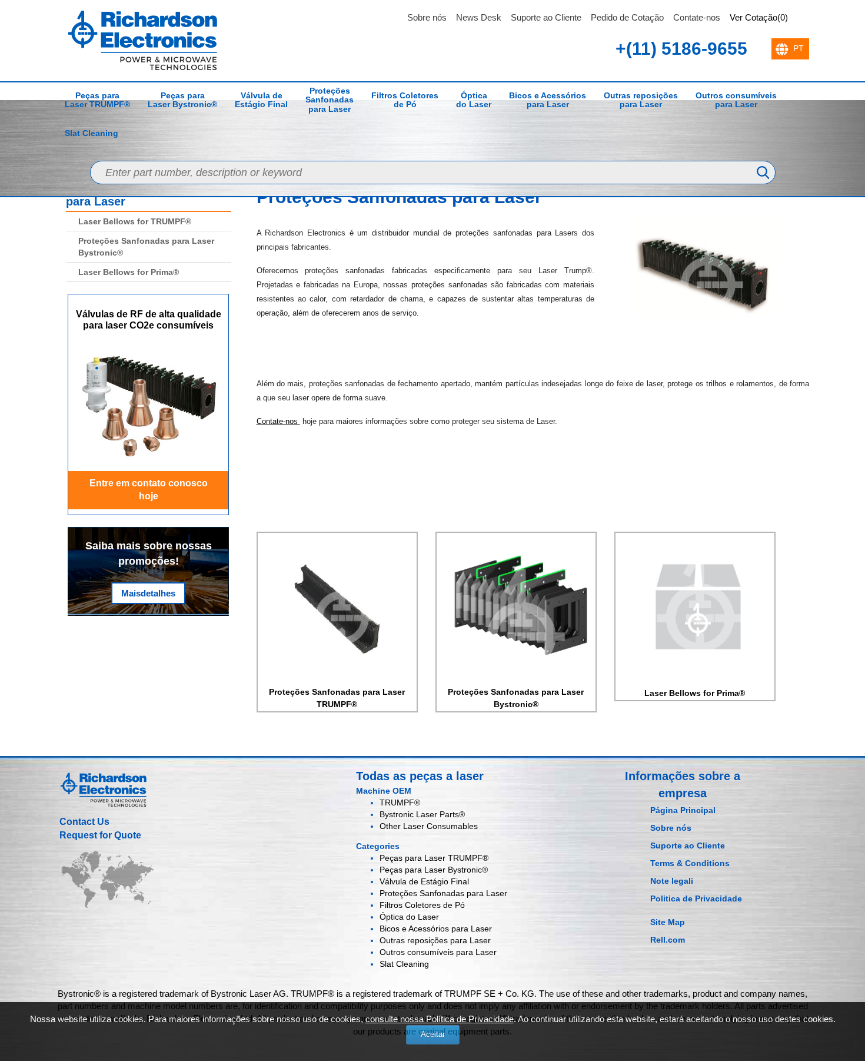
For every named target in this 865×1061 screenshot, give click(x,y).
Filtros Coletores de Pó (404, 100)
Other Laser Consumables (429, 826)
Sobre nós (427, 17)
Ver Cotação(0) (759, 17)
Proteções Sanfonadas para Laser (329, 100)
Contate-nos (696, 17)
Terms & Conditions (690, 863)
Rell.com (667, 939)
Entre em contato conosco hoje (148, 490)
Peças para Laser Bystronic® (182, 100)
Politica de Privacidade (696, 898)
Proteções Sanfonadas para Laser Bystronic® (146, 246)
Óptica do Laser (473, 100)
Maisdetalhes (148, 593)
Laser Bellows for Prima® (128, 272)
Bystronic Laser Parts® (422, 814)
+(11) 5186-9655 (681, 48)
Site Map (667, 922)
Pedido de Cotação (627, 17)
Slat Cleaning (91, 133)
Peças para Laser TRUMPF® (97, 100)
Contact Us (84, 822)
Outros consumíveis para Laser (736, 100)
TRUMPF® (400, 802)
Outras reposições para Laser (641, 100)
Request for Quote (100, 835)
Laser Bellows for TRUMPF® (134, 221)
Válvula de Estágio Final (261, 100)
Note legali (671, 881)
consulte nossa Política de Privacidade (439, 1019)
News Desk (478, 17)
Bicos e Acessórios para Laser (547, 100)
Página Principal (683, 810)
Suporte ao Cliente (546, 17)
